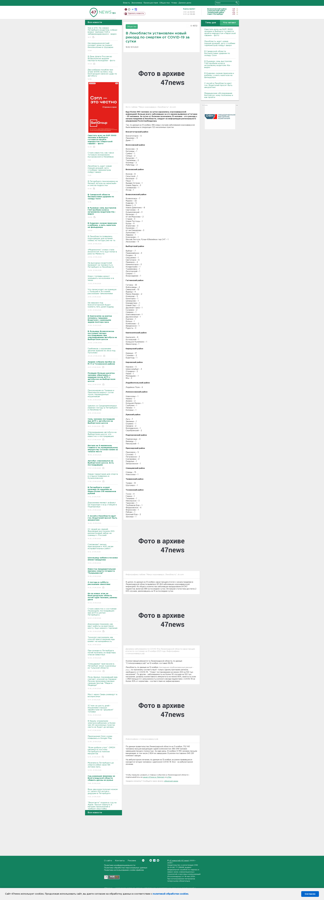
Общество (164, 3)
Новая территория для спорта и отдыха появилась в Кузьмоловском (103, 477)
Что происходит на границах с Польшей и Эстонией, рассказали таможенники (102, 293)
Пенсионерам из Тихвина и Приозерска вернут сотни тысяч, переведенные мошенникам (101, 395)
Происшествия (150, 3)
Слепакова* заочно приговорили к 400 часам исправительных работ (100, 548)
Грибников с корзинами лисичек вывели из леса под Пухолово (101, 352)
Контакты (120, 860)
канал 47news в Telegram (154, 777)
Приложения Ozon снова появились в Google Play (100, 738)
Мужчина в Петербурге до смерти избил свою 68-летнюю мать (101, 766)
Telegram (154, 860)
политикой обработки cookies (170, 894)
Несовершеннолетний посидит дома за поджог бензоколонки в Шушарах (100, 46)
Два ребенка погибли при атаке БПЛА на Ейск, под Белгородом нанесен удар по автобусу (102, 74)
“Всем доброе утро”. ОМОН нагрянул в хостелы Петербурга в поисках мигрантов (101, 752)
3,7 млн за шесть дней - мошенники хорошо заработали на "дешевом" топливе (101, 710)
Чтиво (174, 3)
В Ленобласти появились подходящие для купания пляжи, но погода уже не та (101, 240)
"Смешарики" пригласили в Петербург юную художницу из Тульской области (102, 667)
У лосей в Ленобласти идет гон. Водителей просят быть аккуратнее (218, 85)
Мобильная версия (126, 9)
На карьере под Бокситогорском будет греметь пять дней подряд (101, 306)
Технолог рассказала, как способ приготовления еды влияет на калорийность (101, 641)
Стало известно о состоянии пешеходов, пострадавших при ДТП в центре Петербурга (102, 613)
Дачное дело (185, 3)
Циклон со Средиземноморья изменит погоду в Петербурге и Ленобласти (102, 409)
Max (158, 860)
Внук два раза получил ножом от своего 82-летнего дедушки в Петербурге (103, 793)
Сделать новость (136, 13)
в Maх (169, 777)
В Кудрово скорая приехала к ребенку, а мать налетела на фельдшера (219, 75)
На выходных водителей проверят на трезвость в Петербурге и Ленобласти (101, 266)
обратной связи (171, 781)
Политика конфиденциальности (119, 865)
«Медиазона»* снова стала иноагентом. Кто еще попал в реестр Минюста (102, 253)
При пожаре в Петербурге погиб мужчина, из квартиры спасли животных (102, 654)
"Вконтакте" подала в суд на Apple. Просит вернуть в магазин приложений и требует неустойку (102, 807)
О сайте (108, 860)
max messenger (136, 9)
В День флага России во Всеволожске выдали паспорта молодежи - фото (101, 60)
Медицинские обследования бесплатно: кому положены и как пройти (218, 95)
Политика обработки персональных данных (125, 868)
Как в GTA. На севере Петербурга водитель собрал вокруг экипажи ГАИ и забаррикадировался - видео (102, 32)
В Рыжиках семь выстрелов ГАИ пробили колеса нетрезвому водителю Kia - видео (218, 64)
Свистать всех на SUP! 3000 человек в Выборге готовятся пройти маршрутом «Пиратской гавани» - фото (220, 32)
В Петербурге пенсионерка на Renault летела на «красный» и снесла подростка (103, 185)
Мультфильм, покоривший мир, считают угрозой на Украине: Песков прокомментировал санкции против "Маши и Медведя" (103, 682)
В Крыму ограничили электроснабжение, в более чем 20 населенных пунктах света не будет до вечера (101, 725)
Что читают (229, 23)
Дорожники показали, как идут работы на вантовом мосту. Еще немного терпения (102, 627)
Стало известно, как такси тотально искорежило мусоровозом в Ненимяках (101, 156)
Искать (237, 3)
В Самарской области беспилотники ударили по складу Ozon (217, 53)
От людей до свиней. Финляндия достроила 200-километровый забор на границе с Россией (101, 533)
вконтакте (129, 9)
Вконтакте (150, 860)
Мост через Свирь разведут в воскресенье (102, 697)
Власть (126, 3)
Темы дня (210, 23)
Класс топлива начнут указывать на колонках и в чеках (101, 279)
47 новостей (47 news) (179, 860)
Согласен (310, 894)
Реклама (132, 860)
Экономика (136, 3)
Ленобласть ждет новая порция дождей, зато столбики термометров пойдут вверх (100, 170)
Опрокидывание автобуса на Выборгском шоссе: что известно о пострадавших (102, 435)
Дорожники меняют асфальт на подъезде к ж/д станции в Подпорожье (102, 506)
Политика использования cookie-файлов (124, 870)
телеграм (132, 9)
